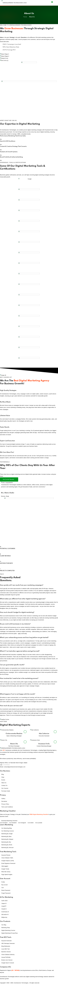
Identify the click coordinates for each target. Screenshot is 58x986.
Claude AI (4, 909)
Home (25, 16)
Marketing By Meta (6, 836)
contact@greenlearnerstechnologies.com (14, 767)
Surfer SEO (4, 900)
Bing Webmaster (5, 946)
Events (3, 780)
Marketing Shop (5, 927)
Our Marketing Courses (7, 831)
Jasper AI (3, 903)
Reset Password (5, 890)
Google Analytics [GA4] (7, 860)
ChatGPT (3, 906)
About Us (3, 782)
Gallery (3, 798)
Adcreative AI (4, 914)
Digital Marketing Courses (8, 930)
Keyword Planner (5, 855)
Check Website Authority (7, 954)
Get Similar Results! (8, 479)
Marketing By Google (7, 833)
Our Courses (4, 788)
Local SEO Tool (5, 949)
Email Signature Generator (8, 863)
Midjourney (4, 917)
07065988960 (6, 764)
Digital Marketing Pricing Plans (9, 933)
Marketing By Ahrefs (6, 844)
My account (4, 884)
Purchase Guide (5, 791)
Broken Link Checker (7, 960)
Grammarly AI (5, 911)
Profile (3, 882)
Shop (2, 777)
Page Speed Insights (6, 874)
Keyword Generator (6, 940)
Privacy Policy (5, 804)
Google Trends (5, 869)
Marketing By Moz (6, 842)
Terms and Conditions (7, 807)
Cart (2, 887)
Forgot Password (5, 893)
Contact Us (4, 785)
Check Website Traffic (7, 858)
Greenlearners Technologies (21, 983)
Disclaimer (4, 801)
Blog (2, 774)
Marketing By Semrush (7, 847)
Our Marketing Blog (6, 828)
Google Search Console (7, 963)
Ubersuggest (4, 866)
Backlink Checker (6, 951)
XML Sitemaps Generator (8, 943)
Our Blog (3, 924)
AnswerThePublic (6, 957)
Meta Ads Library (5, 871)
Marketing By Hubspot (7, 839)
